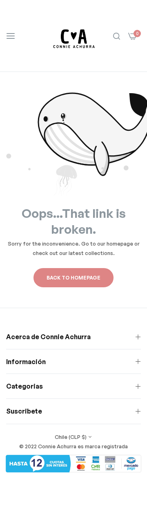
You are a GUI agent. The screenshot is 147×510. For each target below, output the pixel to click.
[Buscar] (116, 35)
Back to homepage (73, 278)
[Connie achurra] (73, 35)
